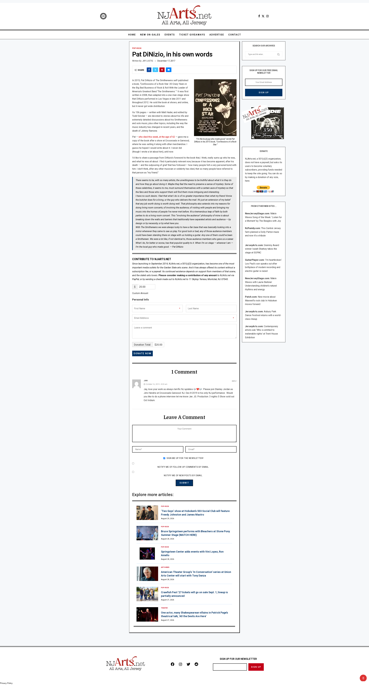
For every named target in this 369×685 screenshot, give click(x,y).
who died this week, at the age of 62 (157, 136)
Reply (234, 381)
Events (170, 34)
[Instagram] (267, 16)
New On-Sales (150, 34)
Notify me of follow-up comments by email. (183, 467)
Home (132, 34)
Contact (234, 34)
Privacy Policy (6, 683)
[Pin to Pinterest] (162, 69)
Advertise (216, 34)
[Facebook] (259, 16)
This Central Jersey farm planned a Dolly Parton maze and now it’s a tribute (263, 232)
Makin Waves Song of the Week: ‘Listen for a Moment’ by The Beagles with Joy (263, 217)
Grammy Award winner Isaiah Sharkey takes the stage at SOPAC (262, 249)
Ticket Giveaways (192, 34)
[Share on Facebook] (149, 69)
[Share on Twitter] (155, 69)
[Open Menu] (103, 16)
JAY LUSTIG (147, 61)
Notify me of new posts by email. (183, 475)
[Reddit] (196, 664)
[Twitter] (263, 16)
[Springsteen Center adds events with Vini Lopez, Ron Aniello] (147, 553)
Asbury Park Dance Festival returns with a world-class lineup (263, 315)
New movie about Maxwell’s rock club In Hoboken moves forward (261, 300)
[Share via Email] (168, 69)
